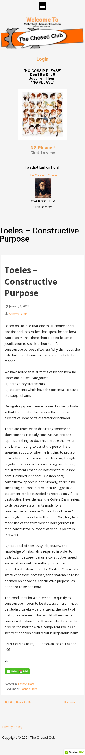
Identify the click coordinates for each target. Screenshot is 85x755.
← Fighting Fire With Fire (17, 702)
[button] (42, 6)
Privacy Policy (12, 727)
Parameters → (74, 702)
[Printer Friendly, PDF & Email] (17, 673)
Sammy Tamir (18, 314)
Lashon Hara (26, 684)
